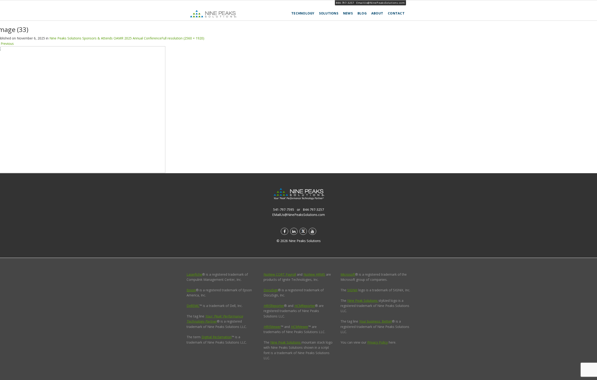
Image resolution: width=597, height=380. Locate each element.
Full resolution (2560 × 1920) (182, 38)
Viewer (272, 326)
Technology (302, 13)
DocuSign (271, 290)
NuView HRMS (314, 274)
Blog (362, 13)
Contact (396, 13)
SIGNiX (352, 290)
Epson (191, 290)
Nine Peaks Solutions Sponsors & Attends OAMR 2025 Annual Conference (105, 38)
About (377, 13)
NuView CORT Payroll (280, 274)
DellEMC (193, 305)
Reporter (274, 305)
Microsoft (347, 274)
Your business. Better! (375, 321)
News (348, 13)
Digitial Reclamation (216, 337)
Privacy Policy (377, 342)
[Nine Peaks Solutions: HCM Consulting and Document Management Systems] (224, 13)
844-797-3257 (345, 2)
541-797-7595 (283, 209)
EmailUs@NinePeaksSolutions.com (380, 2)
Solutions (328, 13)
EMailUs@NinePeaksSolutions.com (298, 214)
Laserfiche (194, 274)
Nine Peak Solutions (286, 342)
